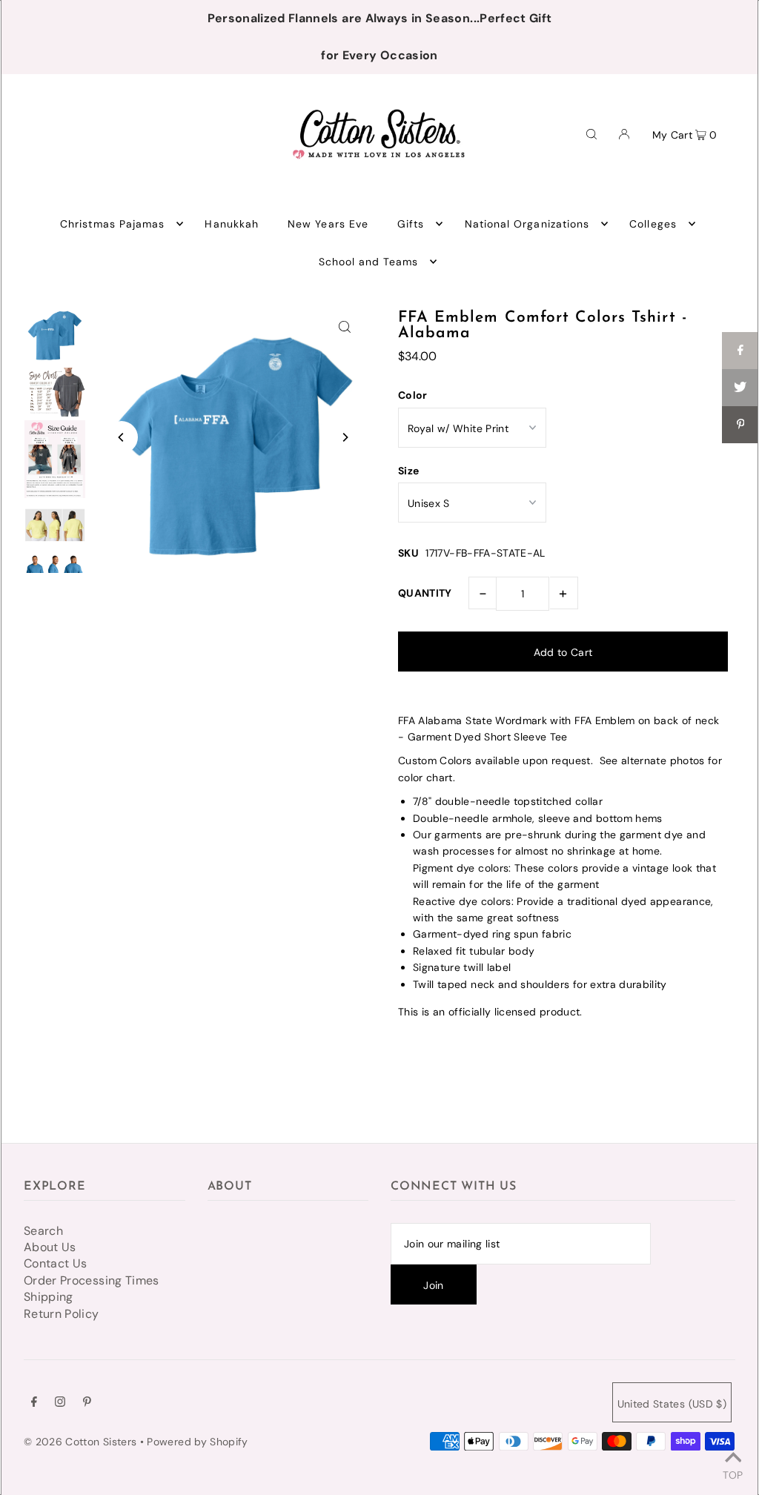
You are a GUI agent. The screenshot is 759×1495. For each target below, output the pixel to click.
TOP (733, 1474)
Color (413, 395)
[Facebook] (34, 1403)
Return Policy (61, 1314)
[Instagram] (60, 1403)
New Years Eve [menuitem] (328, 224)
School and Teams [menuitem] (369, 261)
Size (408, 470)
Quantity (425, 593)
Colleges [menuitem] (652, 224)
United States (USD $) (671, 1404)
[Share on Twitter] (740, 387)
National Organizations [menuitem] (527, 224)
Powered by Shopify (197, 1441)
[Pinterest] (87, 1403)
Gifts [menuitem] (410, 224)
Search (43, 1231)
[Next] (344, 437)
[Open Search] (591, 133)
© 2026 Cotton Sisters (80, 1441)
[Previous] (121, 437)
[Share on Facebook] (740, 350)
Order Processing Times (91, 1280)
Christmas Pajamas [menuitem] (112, 224)
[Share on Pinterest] (740, 424)
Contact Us (55, 1263)
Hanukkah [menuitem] (231, 224)
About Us (50, 1247)
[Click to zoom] (344, 326)
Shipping (48, 1297)
